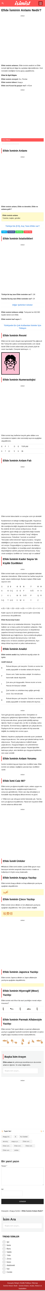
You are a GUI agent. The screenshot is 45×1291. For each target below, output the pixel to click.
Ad (2, 1189)
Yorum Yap (28, 232)
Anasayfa (4, 1211)
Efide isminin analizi (27, 1141)
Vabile (9, 1252)
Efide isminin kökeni (30, 1146)
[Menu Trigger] (40, 3)
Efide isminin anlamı (7, 1146)
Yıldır (9, 1255)
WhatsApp (19, 232)
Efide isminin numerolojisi (7, 1150)
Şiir (8, 1242)
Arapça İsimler (7, 1137)
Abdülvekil (11, 1265)
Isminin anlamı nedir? (22, 3)
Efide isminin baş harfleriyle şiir (19, 1146)
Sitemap (35, 1283)
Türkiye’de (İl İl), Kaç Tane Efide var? (22, 226)
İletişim (17, 1283)
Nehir (9, 1245)
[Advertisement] (22, 40)
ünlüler (16, 1150)
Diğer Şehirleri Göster (22, 305)
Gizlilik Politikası (25, 1283)
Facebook (11, 232)
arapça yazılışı (16, 1141)
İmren (9, 1262)
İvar (8, 1269)
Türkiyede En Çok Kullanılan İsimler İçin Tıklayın (22, 326)
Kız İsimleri (24, 1137)
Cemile (9, 1272)
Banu (9, 1249)
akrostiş (5, 1141)
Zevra (9, 1259)
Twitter (4, 232)
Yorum (4, 1166)
